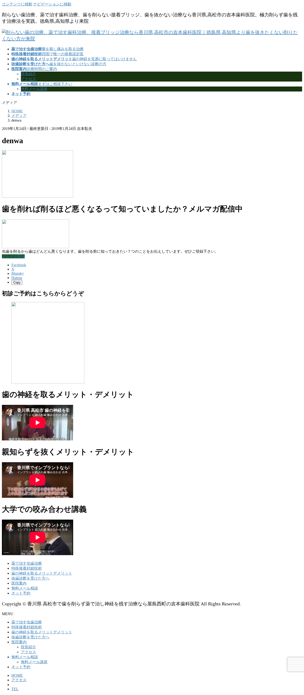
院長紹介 (28, 74)
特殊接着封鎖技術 (26, 568)
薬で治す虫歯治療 (26, 563)
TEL (15, 689)
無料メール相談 (24, 588)
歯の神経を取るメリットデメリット (41, 573)
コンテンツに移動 (17, 4)
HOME (17, 675)
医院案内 (19, 583)
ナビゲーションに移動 (52, 4)
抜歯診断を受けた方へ (30, 578)
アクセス (28, 79)
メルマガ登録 (13, 256)
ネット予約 (20, 593)
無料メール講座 (34, 89)
